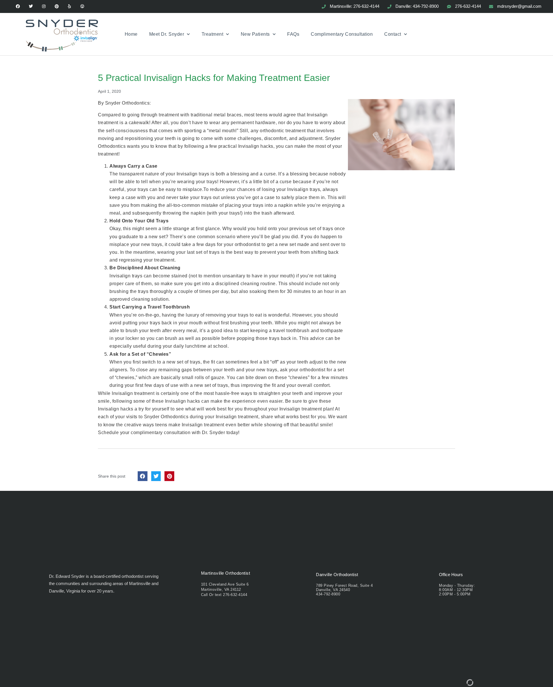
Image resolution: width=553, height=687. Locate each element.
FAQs (293, 34)
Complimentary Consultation (342, 34)
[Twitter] (30, 6)
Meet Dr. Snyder (166, 34)
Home (131, 34)
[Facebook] (18, 6)
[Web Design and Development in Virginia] (470, 684)
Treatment (213, 34)
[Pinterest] (56, 6)
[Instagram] (43, 6)
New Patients (255, 34)
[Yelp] (69, 6)
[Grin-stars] (82, 6)
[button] (142, 476)
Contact (392, 34)
